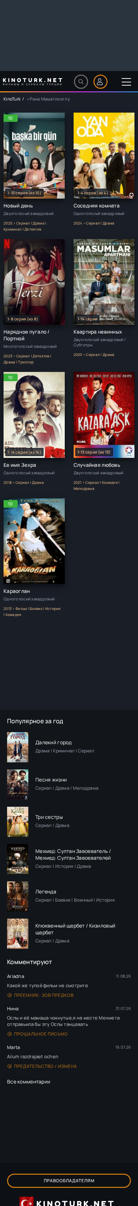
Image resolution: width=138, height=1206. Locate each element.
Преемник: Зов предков (44, 995)
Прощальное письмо (41, 1034)
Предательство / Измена (45, 1066)
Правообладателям (69, 1181)
